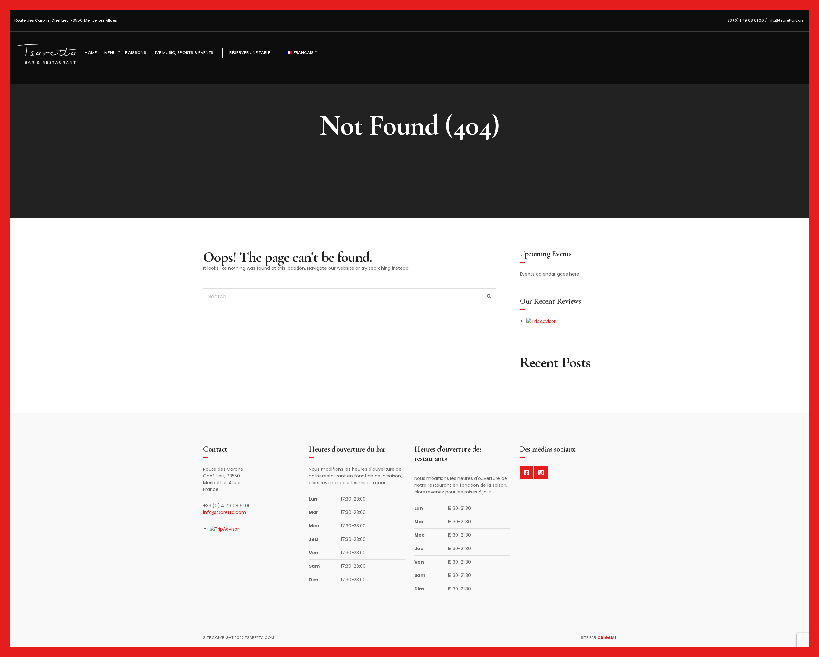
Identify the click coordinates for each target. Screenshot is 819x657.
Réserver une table (249, 53)
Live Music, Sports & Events (183, 53)
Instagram (541, 472)
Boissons (135, 53)
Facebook (526, 472)
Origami (606, 637)
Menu (110, 53)
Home (91, 53)
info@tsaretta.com (224, 512)
